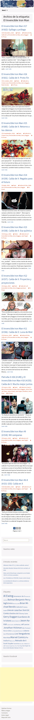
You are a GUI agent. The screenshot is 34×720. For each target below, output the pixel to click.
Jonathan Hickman (12, 627)
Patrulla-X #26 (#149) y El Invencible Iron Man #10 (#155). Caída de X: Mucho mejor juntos (17, 380)
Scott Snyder (8, 643)
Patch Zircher (5, 85)
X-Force (21, 648)
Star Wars (22, 643)
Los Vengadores (22, 633)
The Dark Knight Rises (10, 646)
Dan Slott (23, 610)
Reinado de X (20, 640)
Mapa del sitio (6, 717)
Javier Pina (29, 389)
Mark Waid (6, 638)
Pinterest (15, 552)
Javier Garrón (10, 624)
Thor (16, 646)
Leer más (8, 69)
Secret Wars (17, 643)
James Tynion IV (15, 621)
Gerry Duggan (24, 35)
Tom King (19, 646)
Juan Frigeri (24, 236)
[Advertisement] (17, 684)
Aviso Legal (5, 715)
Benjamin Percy (23, 599)
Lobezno (26, 631)
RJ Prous (14, 85)
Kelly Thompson (26, 628)
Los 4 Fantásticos (9, 634)
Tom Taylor (25, 646)
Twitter (8, 552)
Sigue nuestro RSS (23, 552)
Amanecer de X (19, 596)
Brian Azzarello (16, 603)
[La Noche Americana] (17, 4)
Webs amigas (6, 710)
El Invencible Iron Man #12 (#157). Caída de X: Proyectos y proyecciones (16, 279)
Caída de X (4, 35)
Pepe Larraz (12, 641)
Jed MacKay (17, 624)
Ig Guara (23, 288)
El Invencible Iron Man (14, 35)
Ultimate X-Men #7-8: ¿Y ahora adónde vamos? (16, 565)
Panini (18, 33)
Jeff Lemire (25, 624)
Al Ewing (8, 596)
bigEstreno (8, 603)
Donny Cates (24, 613)
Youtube (12, 552)
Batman (11, 599)
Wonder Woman (14, 648)
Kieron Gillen (7, 631)
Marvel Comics (18, 637)
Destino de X (14, 613)
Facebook (5, 552)
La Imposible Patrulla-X (17, 631)
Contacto (5, 713)
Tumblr (19, 552)
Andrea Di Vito (28, 33)
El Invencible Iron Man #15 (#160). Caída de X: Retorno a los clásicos (16, 127)
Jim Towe (4, 391)
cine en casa (12, 610)
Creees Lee (5, 83)
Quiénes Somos (6, 708)
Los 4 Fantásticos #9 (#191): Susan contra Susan (16, 578)
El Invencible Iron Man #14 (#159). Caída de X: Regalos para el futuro (17, 178)
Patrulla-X (25, 391)
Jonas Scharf (11, 391)
